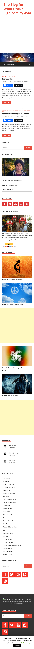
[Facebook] (4, 204)
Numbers (6, 524)
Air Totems (6, 478)
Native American (8, 518)
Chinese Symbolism (9, 487)
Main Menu (10, 64)
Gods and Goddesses (9, 499)
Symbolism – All (8, 542)
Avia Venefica (17, 81)
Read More (7, 102)
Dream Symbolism (7, 108)
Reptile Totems (8, 533)
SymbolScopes (7, 548)
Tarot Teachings (7, 189)
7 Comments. (25, 81)
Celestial (6, 481)
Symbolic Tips (7, 539)
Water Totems (7, 554)
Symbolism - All (11, 76)
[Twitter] (10, 204)
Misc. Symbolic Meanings (11, 515)
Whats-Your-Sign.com (9, 185)
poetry (4, 76)
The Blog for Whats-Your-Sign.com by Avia (17, 8)
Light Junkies (8, 79)
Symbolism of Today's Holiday (12, 545)
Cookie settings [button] (25, 643)
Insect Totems (17, 108)
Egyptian (6, 496)
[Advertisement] (17, 35)
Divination (6, 490)
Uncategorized (8, 551)
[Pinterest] (21, 204)
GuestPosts (6, 505)
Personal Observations (16, 110)
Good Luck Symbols (9, 502)
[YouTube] (15, 204)
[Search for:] (17, 148)
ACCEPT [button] (17, 646)
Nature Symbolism (9, 521)
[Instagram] (26, 204)
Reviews (5, 536)
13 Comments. (24, 116)
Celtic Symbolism (8, 484)
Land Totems (7, 511)
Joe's (31, 467)
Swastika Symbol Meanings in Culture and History (15, 369)
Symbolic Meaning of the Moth (15, 113)
